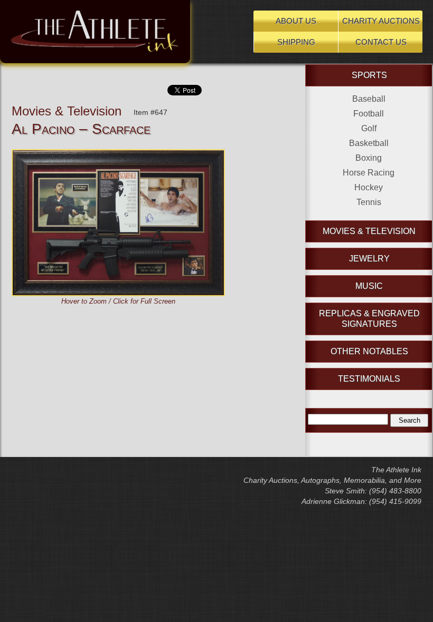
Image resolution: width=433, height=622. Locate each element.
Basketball (369, 143)
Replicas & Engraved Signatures (369, 318)
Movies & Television (66, 111)
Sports (369, 75)
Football (368, 113)
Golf (368, 128)
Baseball (368, 98)
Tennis (368, 202)
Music (369, 285)
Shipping (296, 41)
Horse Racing (368, 172)
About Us (296, 20)
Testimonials (369, 378)
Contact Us (381, 41)
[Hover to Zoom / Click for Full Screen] (118, 154)
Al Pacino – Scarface (81, 129)
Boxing (368, 157)
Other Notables (369, 351)
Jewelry (369, 258)
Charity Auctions (381, 20)
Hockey (368, 187)
